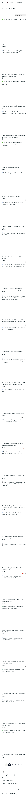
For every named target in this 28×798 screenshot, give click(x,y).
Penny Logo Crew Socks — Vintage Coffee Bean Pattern (13, 257)
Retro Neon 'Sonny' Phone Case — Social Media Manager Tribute (13, 724)
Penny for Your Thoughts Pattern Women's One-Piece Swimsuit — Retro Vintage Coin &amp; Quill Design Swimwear (13, 320)
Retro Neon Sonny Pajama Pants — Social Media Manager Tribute (13, 694)
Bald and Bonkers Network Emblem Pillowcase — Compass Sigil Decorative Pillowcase (14, 166)
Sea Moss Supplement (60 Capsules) (11, 196)
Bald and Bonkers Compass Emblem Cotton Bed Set (13, 43)
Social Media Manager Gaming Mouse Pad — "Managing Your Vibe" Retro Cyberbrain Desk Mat (13, 506)
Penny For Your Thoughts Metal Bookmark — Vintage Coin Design (12, 352)
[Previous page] (6, 764)
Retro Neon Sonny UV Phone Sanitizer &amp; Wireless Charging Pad (12, 537)
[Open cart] (25, 2)
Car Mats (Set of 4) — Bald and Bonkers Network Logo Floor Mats (13, 227)
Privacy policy (17, 789)
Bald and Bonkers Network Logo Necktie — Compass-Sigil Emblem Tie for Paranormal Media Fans (14, 106)
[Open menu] (2, 2)
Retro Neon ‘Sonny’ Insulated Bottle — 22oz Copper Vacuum (12, 568)
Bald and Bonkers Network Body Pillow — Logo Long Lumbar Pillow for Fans (13, 75)
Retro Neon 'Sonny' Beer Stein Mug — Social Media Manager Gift (12, 600)
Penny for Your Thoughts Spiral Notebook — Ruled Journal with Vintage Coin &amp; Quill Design (14, 383)
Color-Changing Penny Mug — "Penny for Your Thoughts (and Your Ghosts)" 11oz (13, 476)
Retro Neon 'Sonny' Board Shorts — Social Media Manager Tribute (13, 755)
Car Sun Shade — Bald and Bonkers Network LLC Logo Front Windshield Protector (13, 136)
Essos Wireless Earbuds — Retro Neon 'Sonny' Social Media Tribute (13, 631)
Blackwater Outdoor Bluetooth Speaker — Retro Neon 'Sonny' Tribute (13, 662)
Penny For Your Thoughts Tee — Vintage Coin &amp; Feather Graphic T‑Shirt (12, 444)
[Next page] (21, 764)
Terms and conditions (7, 789)
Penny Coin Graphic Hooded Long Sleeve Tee (13, 413)
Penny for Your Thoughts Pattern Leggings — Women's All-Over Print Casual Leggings (12, 289)
